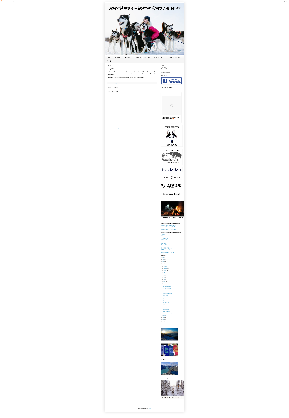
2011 (163, 319)
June (164, 277)
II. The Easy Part (164, 235)
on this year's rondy (166, 297)
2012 (163, 317)
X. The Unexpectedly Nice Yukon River (168, 245)
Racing (138, 57)
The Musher (128, 57)
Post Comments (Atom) (117, 128)
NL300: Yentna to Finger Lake (168, 312)
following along (166, 298)
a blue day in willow (167, 311)
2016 (163, 259)
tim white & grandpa (167, 288)
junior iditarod (165, 295)
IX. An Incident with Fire (165, 244)
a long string (165, 307)
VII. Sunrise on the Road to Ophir (167, 242)
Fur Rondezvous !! (166, 302)
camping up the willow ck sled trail (169, 305)
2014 (163, 263)
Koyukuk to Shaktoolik (169, 228)
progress (164, 304)
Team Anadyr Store (175, 57)
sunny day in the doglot (167, 293)
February (165, 284)
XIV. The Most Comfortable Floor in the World (169, 251)
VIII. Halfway (163, 243)
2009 (163, 322)
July (164, 275)
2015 (163, 261)
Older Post (154, 125)
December (165, 266)
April (164, 281)
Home (132, 125)
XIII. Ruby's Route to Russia (166, 249)
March (164, 283)
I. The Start (163, 234)
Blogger (149, 408)
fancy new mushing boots (167, 290)
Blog (108, 57)
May (164, 279)
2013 (163, 265)
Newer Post (110, 125)
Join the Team (159, 57)
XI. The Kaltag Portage (165, 247)
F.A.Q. (109, 61)
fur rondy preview (166, 300)
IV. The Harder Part (164, 238)
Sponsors (147, 57)
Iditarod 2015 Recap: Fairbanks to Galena (168, 225)
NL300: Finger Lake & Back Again (169, 291)
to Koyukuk (168, 226)
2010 (163, 321)
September (165, 272)
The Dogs (116, 57)
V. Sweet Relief (164, 239)
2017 (163, 257)
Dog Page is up (166, 309)
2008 (163, 324)
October (165, 270)
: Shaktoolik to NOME (168, 229)
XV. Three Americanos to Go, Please (167, 252)
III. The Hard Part (164, 237)
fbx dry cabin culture (167, 286)
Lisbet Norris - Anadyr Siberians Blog (144, 8)
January (164, 315)
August (164, 274)
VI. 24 (162, 240)
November (165, 268)
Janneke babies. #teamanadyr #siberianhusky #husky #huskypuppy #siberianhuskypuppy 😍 (170, 117)
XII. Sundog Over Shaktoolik (166, 248)
